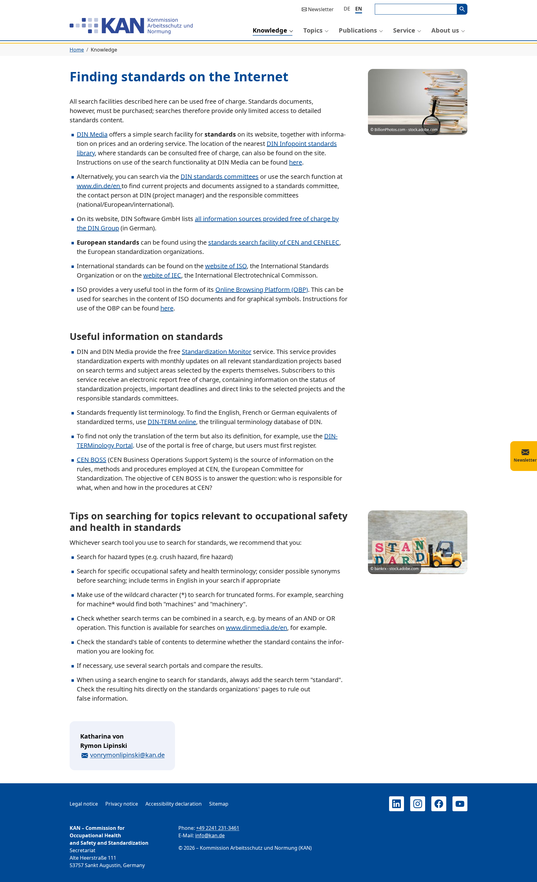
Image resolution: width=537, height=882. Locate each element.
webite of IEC (162, 275)
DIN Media (92, 134)
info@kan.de (210, 835)
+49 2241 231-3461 (217, 828)
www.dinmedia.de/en (256, 627)
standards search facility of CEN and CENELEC (273, 242)
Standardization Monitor (216, 351)
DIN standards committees (220, 176)
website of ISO (226, 266)
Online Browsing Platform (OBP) (261, 289)
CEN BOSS (91, 459)
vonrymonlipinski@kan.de (127, 755)
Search (462, 9)
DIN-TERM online (172, 422)
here (295, 162)
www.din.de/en (99, 186)
